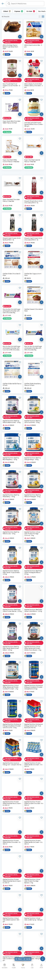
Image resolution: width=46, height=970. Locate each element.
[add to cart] (20, 36)
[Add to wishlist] (20, 22)
